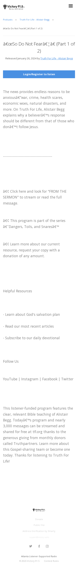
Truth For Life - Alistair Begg (34, 19)
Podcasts (7, 19)
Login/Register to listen (39, 74)
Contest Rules (51, 560)
